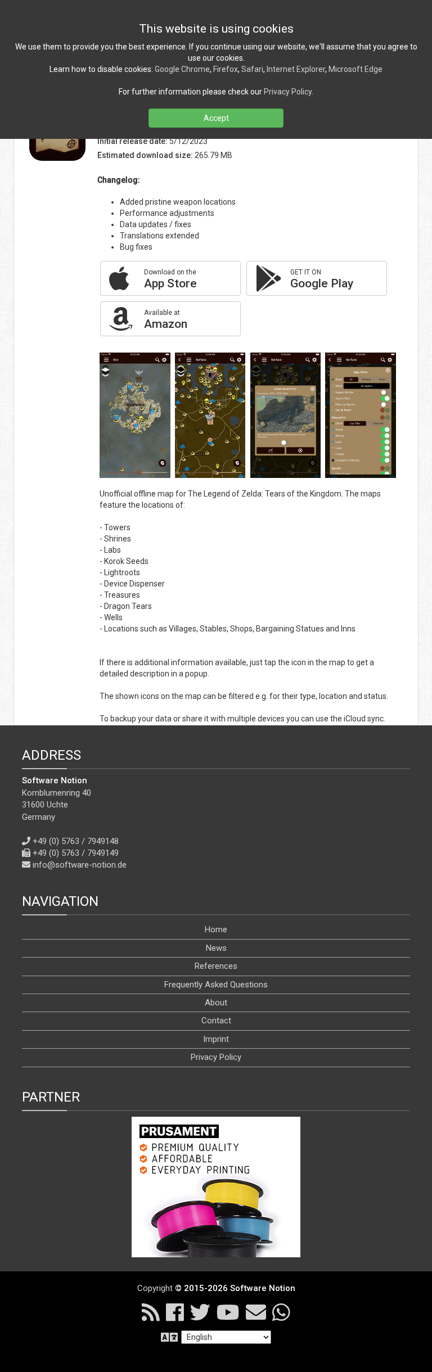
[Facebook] (175, 1311)
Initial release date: (132, 141)
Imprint (216, 1039)
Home (216, 929)
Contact (216, 1021)
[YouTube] (228, 1311)
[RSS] (151, 1311)
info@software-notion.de (80, 865)
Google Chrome (182, 69)
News (216, 948)
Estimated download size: (145, 155)
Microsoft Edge (355, 69)
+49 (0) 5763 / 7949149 (76, 853)
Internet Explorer (296, 69)
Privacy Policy (216, 1057)
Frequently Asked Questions (216, 985)
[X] (200, 1311)
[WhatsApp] (281, 1311)
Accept (216, 118)
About (216, 1003)
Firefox (225, 69)
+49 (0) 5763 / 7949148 (76, 841)
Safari (252, 69)
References (216, 966)
